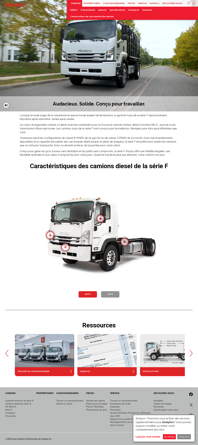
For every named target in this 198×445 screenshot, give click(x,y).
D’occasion (10, 416)
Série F (8, 410)
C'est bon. (184, 436)
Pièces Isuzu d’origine (97, 404)
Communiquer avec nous (166, 410)
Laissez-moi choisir (148, 436)
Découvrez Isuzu (172, 3)
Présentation (88, 10)
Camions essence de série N (19, 401)
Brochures (159, 407)
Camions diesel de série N (18, 404)
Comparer (133, 10)
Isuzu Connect (117, 425)
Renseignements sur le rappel (125, 422)
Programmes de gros (96, 410)
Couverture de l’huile (120, 404)
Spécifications (117, 10)
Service (142, 3)
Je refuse (169, 436)
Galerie (102, 10)
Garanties (115, 407)
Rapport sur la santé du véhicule (126, 419)
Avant (88, 294)
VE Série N (10, 407)
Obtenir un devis (64, 404)
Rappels (154, 3)
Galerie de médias (163, 404)
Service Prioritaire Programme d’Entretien (130, 413)
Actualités (158, 401)
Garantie (147, 10)
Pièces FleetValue (95, 407)
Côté (110, 294)
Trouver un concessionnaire (69, 401)
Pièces (131, 3)
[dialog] (164, 428)
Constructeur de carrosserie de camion (92, 16)
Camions (76, 3)
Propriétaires (92, 3)
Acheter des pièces (95, 401)
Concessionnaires (114, 3)
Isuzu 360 (115, 416)
